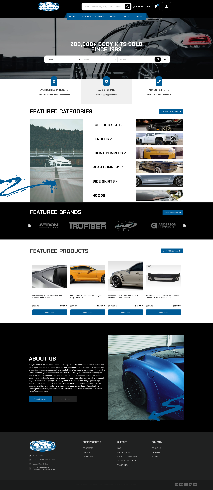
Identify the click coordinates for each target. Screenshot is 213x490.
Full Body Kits (107, 125)
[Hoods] (159, 195)
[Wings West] (125, 226)
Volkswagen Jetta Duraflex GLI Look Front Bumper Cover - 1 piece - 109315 (163, 296)
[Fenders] (159, 139)
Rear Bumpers (106, 167)
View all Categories (170, 111)
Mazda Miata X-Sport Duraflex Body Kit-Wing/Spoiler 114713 (86, 296)
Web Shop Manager (130, 485)
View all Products (171, 251)
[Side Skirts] (159, 181)
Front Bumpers (108, 153)
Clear (165, 59)
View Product (40, 399)
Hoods (99, 195)
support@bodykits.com (42, 464)
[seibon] (49, 226)
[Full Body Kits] (159, 125)
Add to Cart (50, 312)
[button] (106, 6)
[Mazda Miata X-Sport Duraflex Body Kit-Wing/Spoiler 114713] (87, 276)
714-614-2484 (38, 456)
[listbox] (63, 59)
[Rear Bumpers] (159, 167)
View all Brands (172, 213)
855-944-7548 (143, 6)
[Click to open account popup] (166, 6)
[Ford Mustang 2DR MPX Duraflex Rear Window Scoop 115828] (49, 276)
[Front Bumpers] (159, 153)
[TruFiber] (87, 226)
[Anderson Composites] (163, 226)
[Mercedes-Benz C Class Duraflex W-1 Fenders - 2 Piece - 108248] (125, 276)
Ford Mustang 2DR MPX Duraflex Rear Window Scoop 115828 (47, 296)
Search (158, 59)
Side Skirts (104, 181)
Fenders (101, 139)
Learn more (65, 399)
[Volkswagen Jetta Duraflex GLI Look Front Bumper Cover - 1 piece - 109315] (163, 276)
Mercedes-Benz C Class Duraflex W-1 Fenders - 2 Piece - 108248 (123, 296)
